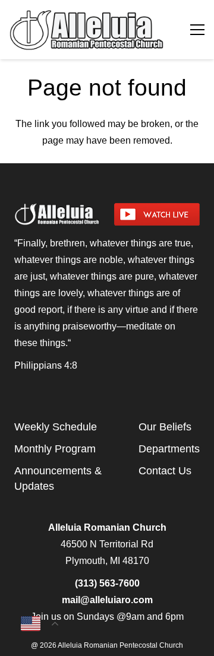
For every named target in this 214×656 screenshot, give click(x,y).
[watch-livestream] (157, 214)
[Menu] (197, 30)
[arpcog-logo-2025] (88, 29)
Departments (169, 449)
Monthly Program (55, 449)
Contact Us (165, 471)
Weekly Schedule (55, 427)
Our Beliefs (165, 427)
